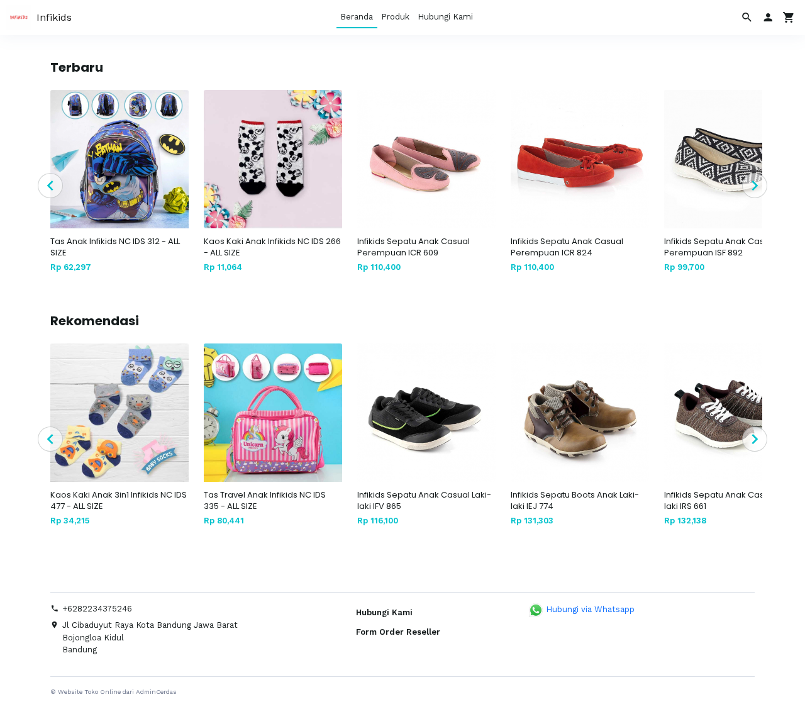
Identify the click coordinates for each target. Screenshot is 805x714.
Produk (395, 16)
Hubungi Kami (445, 16)
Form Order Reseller (398, 632)
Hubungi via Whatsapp (589, 609)
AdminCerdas (156, 691)
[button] (767, 17)
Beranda (356, 16)
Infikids (54, 17)
